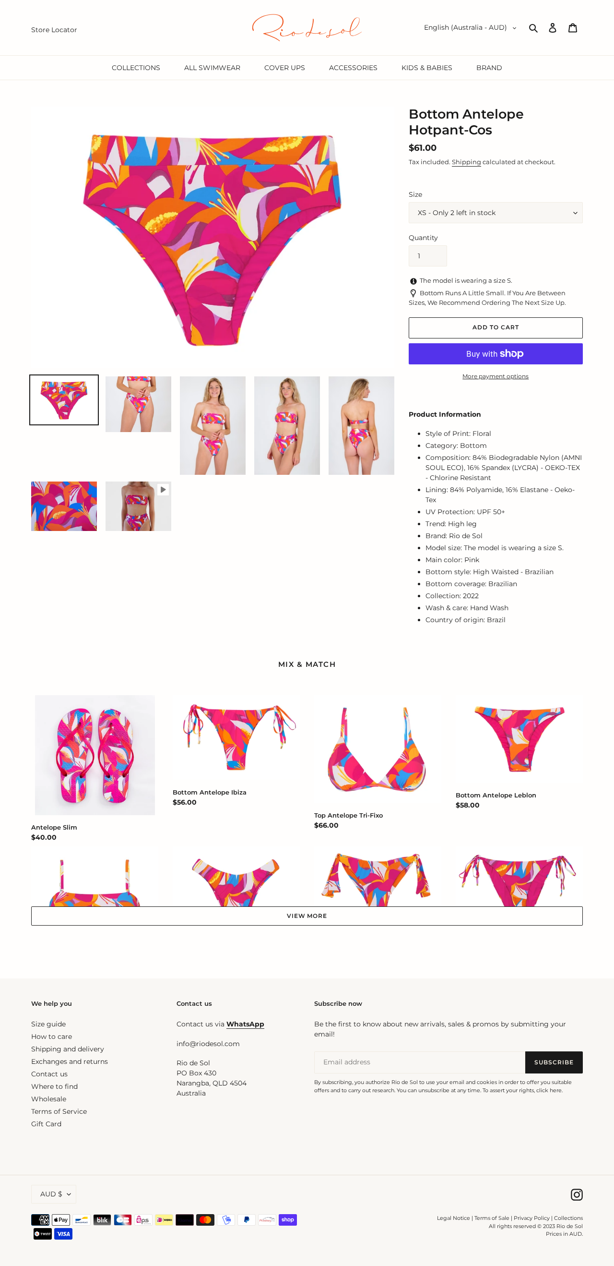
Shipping (466, 162)
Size (415, 194)
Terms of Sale (491, 1218)
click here (549, 1090)
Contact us (49, 1074)
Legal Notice (453, 1218)
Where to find (54, 1086)
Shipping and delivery (67, 1049)
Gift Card (46, 1124)
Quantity (423, 237)
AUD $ (51, 1194)
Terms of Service (59, 1111)
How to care (51, 1036)
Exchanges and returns (69, 1061)
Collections (568, 1218)
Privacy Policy (532, 1218)
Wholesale (48, 1099)
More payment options (495, 376)
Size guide (48, 1024)
